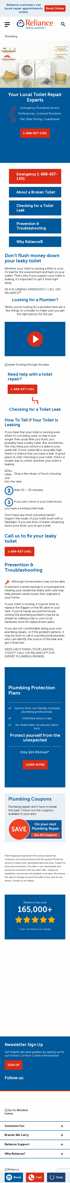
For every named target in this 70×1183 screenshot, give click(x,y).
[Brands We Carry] (61, 1135)
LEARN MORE (35, 764)
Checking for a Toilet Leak (34, 207)
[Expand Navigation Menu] (10, 24)
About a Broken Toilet (35, 192)
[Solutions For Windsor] (61, 1126)
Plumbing (11, 36)
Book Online (55, 8)
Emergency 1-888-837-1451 (37, 176)
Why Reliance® (29, 241)
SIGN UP (13, 1065)
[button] (63, 24)
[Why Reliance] (61, 1153)
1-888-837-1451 (35, 133)
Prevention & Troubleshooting (31, 225)
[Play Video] (35, 339)
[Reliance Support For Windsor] (61, 1144)
